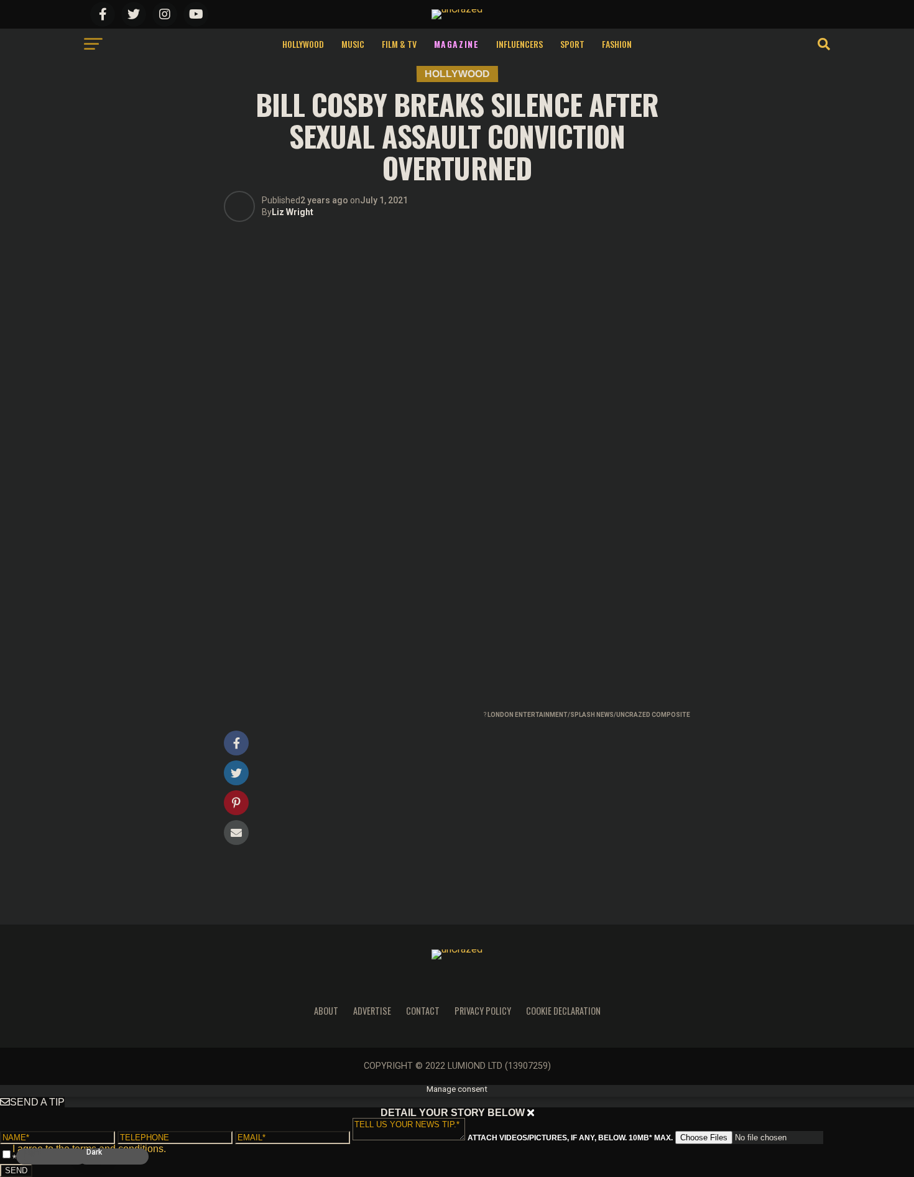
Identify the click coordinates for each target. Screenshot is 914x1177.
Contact (423, 1010)
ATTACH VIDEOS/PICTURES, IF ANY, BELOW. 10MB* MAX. (570, 1137)
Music (352, 43)
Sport (572, 43)
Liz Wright (292, 212)
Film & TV (399, 43)
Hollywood (303, 43)
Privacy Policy (483, 1010)
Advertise (372, 1010)
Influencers (519, 43)
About (326, 1010)
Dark (94, 1152)
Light (32, 1152)
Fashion (617, 43)
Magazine (456, 43)
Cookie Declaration (563, 1010)
